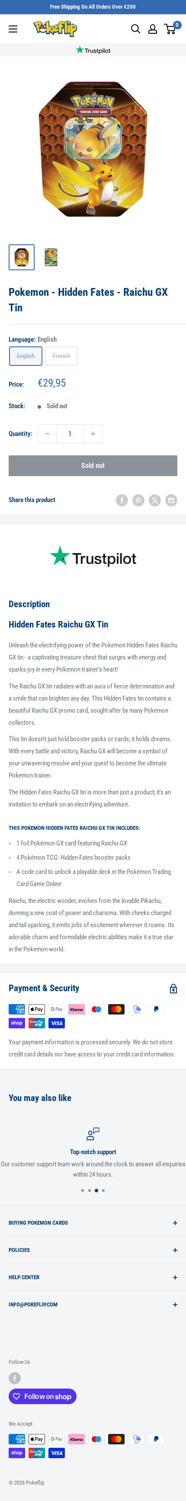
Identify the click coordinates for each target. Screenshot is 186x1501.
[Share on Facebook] (122, 499)
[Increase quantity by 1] (93, 434)
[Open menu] (13, 29)
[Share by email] (171, 499)
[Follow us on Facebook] (15, 1378)
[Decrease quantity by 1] (47, 434)
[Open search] (136, 29)
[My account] (152, 29)
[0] (170, 29)
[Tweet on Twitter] (155, 499)
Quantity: (20, 434)
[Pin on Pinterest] (138, 499)
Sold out (93, 465)
